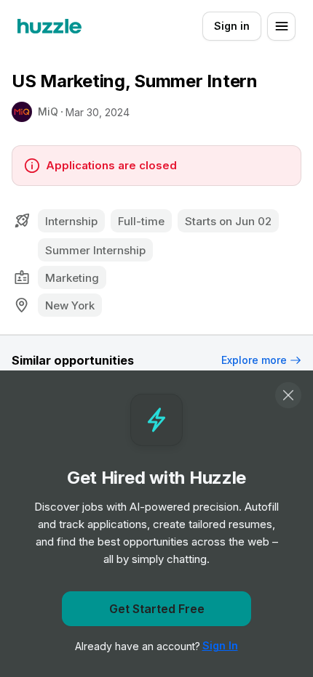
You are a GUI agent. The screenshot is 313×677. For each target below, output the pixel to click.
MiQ (48, 111)
